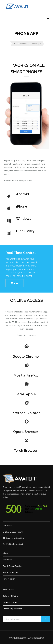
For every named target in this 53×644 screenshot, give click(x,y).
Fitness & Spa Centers (12, 608)
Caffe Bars (7, 559)
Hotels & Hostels (10, 602)
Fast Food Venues (10, 572)
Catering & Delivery (11, 596)
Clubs (5, 553)
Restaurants (8, 589)
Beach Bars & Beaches (12, 566)
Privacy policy (9, 579)
